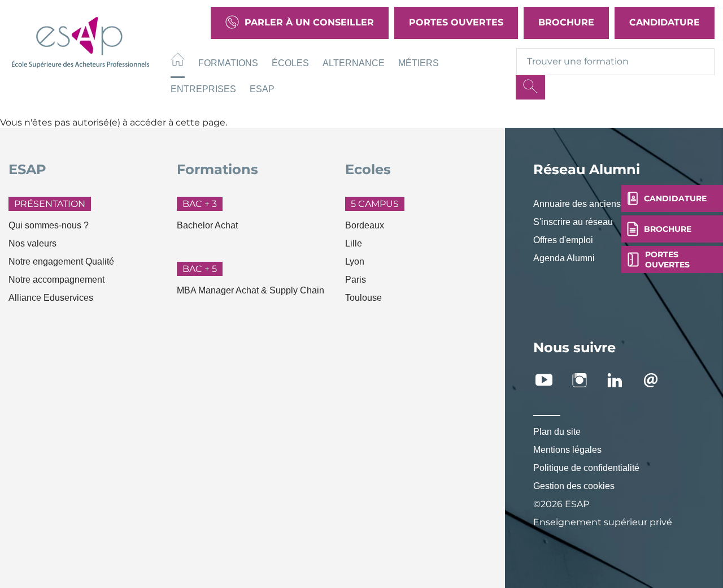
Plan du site (557, 431)
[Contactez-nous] (656, 380)
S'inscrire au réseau (573, 222)
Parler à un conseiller (309, 22)
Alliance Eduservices (50, 297)
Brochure (566, 22)
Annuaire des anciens (577, 204)
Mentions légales (567, 450)
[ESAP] (80, 41)
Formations (228, 63)
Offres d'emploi (563, 240)
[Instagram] (585, 380)
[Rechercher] (530, 87)
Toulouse (363, 297)
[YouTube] (550, 380)
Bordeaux (364, 225)
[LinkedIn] (621, 380)
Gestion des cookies (574, 486)
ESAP (262, 89)
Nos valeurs (32, 243)
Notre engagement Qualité (61, 261)
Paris (355, 279)
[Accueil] (177, 61)
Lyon (354, 261)
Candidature (664, 22)
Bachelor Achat (207, 225)
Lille (353, 243)
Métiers (418, 63)
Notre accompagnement (56, 279)
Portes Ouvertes (456, 22)
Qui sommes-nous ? (48, 225)
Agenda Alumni (564, 258)
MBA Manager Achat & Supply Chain (250, 290)
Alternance (354, 63)
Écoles (290, 63)
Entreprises (203, 89)
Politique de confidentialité (586, 468)
